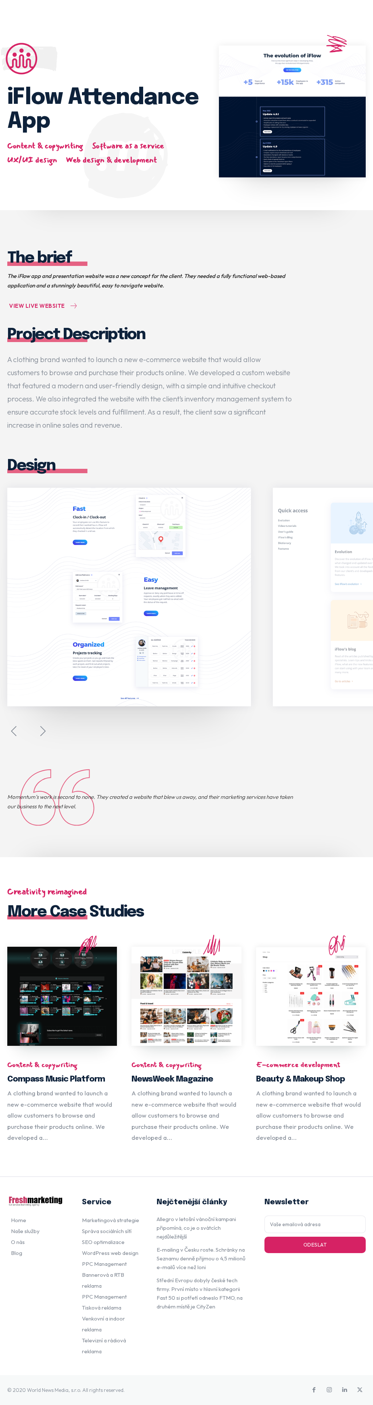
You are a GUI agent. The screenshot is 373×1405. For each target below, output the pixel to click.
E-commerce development (298, 1064)
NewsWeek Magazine (172, 1079)
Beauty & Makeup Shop (300, 1079)
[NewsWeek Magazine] (186, 996)
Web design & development (111, 160)
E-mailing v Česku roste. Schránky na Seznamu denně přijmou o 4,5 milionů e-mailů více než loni (201, 1258)
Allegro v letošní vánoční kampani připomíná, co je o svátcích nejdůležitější (196, 1228)
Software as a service (128, 145)
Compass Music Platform (56, 1079)
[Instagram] (329, 1390)
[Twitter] (360, 1390)
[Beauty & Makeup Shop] (311, 996)
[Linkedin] (344, 1390)
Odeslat (315, 1244)
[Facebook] (314, 1390)
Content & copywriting (45, 145)
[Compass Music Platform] (62, 996)
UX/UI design (32, 160)
